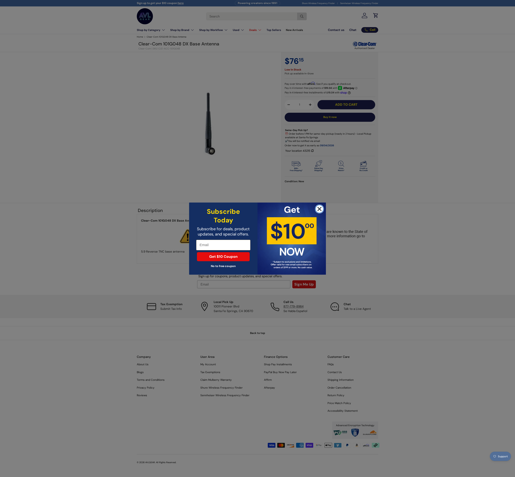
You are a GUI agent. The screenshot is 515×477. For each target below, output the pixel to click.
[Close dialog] (319, 209)
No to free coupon (223, 266)
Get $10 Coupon (223, 256)
